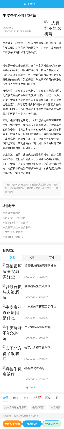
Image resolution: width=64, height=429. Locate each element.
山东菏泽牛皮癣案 (13, 232)
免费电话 (32, 423)
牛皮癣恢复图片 (11, 213)
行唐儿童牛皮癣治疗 (14, 217)
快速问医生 (51, 424)
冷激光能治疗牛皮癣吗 (15, 222)
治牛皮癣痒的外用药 (15, 407)
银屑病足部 (38, 407)
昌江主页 (19, 416)
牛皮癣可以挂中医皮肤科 (17, 227)
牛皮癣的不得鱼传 (13, 236)
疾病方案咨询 (12, 423)
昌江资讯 (29, 416)
